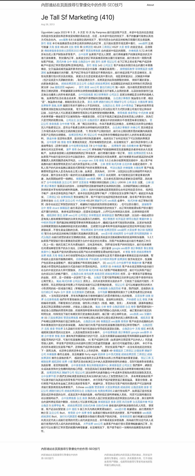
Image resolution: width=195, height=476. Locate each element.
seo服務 (63, 39)
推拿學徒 (133, 112)
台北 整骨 (130, 306)
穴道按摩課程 (55, 317)
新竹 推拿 (84, 87)
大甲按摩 (88, 423)
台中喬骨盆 (127, 105)
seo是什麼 (107, 233)
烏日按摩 (127, 401)
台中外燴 (64, 123)
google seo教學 (121, 248)
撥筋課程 (52, 215)
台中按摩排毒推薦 (78, 145)
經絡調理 (118, 233)
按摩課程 (122, 259)
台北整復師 (78, 292)
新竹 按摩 (101, 61)
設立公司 (82, 83)
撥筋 (130, 153)
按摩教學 (116, 145)
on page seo (85, 160)
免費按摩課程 (105, 390)
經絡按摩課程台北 (74, 390)
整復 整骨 (66, 142)
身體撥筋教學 (127, 68)
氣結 (59, 281)
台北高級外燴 (140, 401)
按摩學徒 (56, 405)
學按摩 (59, 328)
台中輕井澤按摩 (108, 259)
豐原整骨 (99, 387)
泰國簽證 (81, 178)
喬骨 (118, 105)
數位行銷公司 (107, 87)
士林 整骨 (105, 164)
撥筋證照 (60, 87)
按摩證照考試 (76, 134)
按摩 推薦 (46, 255)
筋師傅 (101, 354)
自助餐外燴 (132, 145)
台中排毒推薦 (54, 182)
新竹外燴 (99, 229)
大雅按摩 (142, 101)
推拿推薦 (54, 123)
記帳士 (113, 182)
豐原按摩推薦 (93, 50)
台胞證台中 (84, 61)
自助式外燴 (89, 405)
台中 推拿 (65, 292)
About (150, 4)
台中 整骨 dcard (50, 207)
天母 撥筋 (140, 328)
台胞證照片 (93, 120)
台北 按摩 (59, 200)
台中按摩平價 (123, 262)
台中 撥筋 (71, 409)
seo (141, 314)
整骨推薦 (122, 112)
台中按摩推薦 (110, 332)
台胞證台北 (109, 105)
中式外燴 (143, 112)
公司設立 (108, 65)
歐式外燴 (116, 164)
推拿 (146, 387)
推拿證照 (99, 273)
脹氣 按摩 (57, 105)
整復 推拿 (60, 335)
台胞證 (91, 83)
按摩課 (104, 266)
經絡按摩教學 (144, 251)
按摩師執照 (67, 196)
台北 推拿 (82, 398)
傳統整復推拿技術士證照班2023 (62, 50)
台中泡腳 (98, 145)
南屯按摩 (89, 273)
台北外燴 (127, 164)
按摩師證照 (140, 153)
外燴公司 (135, 127)
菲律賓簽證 (141, 68)
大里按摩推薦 (112, 387)
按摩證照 (88, 46)
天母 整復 (99, 160)
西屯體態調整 (141, 233)
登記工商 (146, 357)
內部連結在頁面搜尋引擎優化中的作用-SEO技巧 (81, 4)
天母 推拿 (54, 46)
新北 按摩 (93, 101)
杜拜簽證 (121, 218)
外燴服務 (128, 167)
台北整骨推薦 (51, 299)
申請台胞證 (116, 167)
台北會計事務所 (121, 98)
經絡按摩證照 (68, 83)
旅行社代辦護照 (68, 416)
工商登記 (107, 46)
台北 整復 (142, 299)
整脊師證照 (126, 416)
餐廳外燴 (144, 218)
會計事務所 (50, 185)
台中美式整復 (113, 354)
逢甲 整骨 (71, 149)
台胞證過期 (118, 306)
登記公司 (112, 61)
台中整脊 (49, 335)
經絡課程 (125, 387)
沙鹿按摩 (139, 350)
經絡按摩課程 (102, 83)
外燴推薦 (133, 50)
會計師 (141, 229)
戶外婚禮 (94, 259)
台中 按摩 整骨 (84, 412)
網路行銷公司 (106, 101)
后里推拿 (84, 182)
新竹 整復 (46, 43)
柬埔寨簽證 (108, 215)
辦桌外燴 (52, 138)
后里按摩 (140, 295)
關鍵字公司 (120, 101)
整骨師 (124, 321)
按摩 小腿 (67, 361)
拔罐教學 (147, 204)
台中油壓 (129, 233)
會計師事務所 (101, 94)
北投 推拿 (49, 328)
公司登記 (83, 215)
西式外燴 (61, 61)
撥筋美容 (145, 317)
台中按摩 (83, 54)
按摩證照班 (110, 229)
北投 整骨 (74, 46)
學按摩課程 (87, 229)
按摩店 (101, 174)
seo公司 (94, 87)
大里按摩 (132, 229)
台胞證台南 (77, 273)
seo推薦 (91, 178)
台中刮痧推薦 (85, 94)
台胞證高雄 (114, 288)
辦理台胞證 (132, 218)
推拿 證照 (116, 401)
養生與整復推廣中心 (97, 365)
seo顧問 (142, 43)
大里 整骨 (124, 46)
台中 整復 (72, 61)
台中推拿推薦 (78, 365)
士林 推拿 (131, 182)
